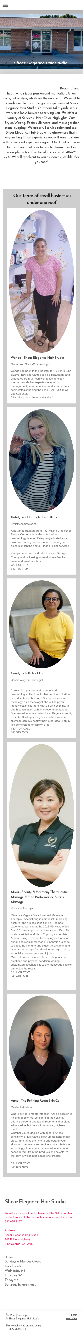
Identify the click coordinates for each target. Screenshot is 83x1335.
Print (12, 1315)
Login (74, 1314)
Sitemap (22, 1315)
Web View (71, 1318)
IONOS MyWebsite (16, 1329)
